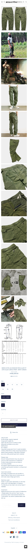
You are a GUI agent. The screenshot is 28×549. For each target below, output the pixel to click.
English (13, 528)
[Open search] (4, 2)
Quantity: (3, 409)
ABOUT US (14, 515)
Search (14, 513)
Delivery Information (14, 517)
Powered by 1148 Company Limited (14, 542)
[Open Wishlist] (25, 546)
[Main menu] (2, 2)
